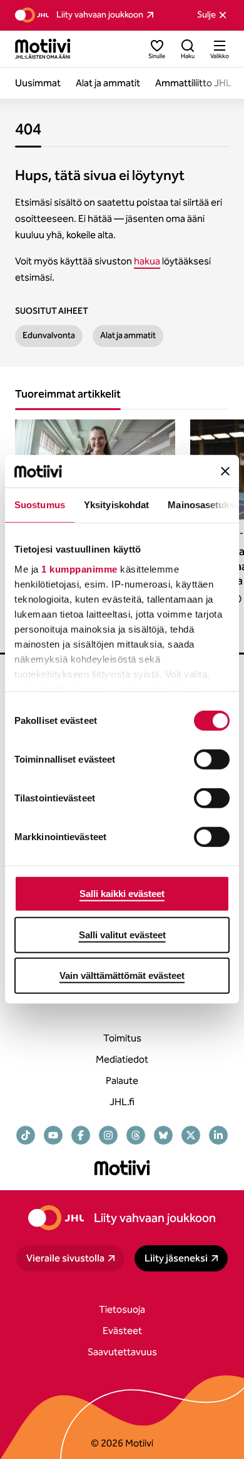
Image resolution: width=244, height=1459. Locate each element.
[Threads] (136, 1135)
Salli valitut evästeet (122, 935)
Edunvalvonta (49, 335)
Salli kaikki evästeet (122, 893)
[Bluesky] (163, 1135)
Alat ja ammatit (128, 335)
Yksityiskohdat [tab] (116, 504)
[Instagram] (108, 1135)
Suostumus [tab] (39, 504)
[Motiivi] (43, 49)
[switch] (212, 760)
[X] (191, 1135)
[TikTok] (26, 1135)
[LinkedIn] (218, 1135)
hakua (147, 261)
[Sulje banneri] (225, 471)
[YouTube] (53, 1135)
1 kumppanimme (79, 569)
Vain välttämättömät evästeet (122, 975)
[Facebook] (81, 1135)
